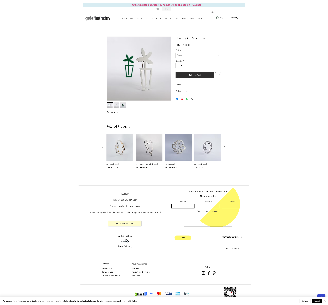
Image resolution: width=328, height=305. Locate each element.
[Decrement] (177, 65)
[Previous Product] (102, 147)
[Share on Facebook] (177, 98)
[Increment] (185, 65)
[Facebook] (209, 273)
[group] (163, 151)
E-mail (232, 201)
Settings (305, 301)
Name (183, 201)
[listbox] (236, 18)
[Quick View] (119, 147)
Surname (208, 201)
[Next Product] (224, 147)
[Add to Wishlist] (218, 75)
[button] (212, 12)
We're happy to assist (208, 211)
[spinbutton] (181, 65)
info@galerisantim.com (232, 237)
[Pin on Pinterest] (182, 98)
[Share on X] (191, 98)
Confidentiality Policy (128, 301)
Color (179, 50)
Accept (317, 301)
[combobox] (198, 55)
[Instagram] (203, 273)
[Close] (324, 301)
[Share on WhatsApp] (186, 98)
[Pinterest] (214, 273)
